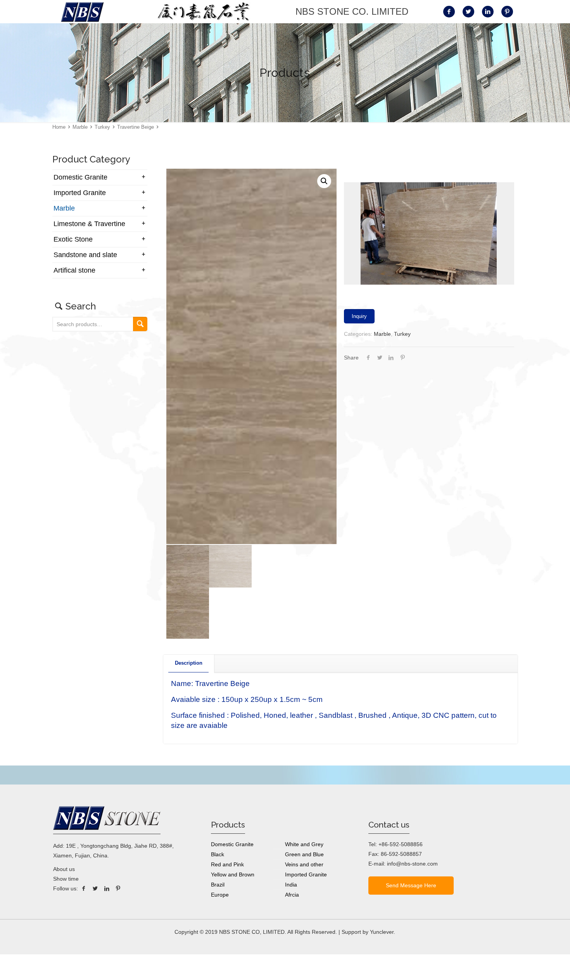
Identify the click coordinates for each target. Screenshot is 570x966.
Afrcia (292, 895)
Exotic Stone (73, 239)
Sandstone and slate (85, 255)
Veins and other (304, 864)
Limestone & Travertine (89, 224)
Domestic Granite (80, 177)
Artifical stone (74, 270)
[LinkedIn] (107, 888)
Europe (220, 895)
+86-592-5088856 (400, 844)
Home (59, 127)
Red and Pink (227, 864)
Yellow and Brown (232, 874)
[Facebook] (84, 888)
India (291, 884)
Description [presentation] (188, 663)
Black (217, 854)
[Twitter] (95, 888)
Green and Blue (304, 854)
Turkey (102, 127)
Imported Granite (80, 193)
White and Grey (304, 844)
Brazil (218, 884)
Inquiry (359, 316)
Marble (80, 127)
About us (64, 869)
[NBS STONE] (82, 11)
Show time (66, 879)
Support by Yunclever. (368, 932)
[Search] (140, 324)
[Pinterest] (118, 888)
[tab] (188, 663)
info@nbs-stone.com (412, 864)
